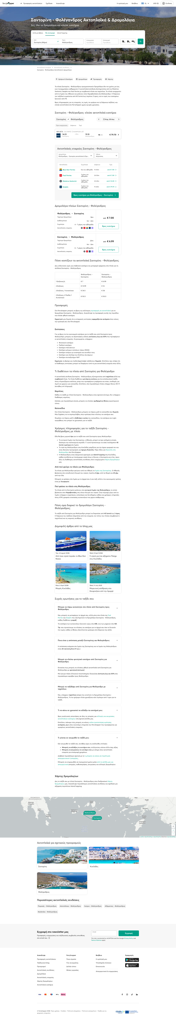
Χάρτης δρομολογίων (45, 981)
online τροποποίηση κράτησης (100, 722)
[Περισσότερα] (49, 938)
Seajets (69, 618)
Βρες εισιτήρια (108, 226)
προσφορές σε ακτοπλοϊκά (101, 311)
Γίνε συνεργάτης (72, 963)
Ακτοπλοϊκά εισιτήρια (44, 67)
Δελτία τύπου (71, 966)
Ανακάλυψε (60, 3)
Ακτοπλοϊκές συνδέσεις (61, 67)
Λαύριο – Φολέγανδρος (93, 906)
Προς (63, 40)
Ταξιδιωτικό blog (43, 963)
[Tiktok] (132, 994)
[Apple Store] (132, 965)
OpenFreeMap (148, 836)
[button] (68, 119)
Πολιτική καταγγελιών (89, 1011)
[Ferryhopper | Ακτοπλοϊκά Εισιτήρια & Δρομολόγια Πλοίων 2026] (8, 3)
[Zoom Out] (173, 834)
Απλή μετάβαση (38, 33)
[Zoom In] (173, 830)
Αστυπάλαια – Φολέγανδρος (70, 906)
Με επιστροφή (50, 33)
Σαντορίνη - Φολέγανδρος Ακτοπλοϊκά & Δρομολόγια (54, 70)
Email (94, 932)
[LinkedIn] (137, 994)
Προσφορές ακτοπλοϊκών (32, 3)
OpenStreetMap (171, 836)
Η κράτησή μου (122, 3)
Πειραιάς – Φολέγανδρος (47, 906)
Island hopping (62, 33)
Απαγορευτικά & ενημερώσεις (107, 971)
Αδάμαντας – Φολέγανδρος (115, 906)
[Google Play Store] (132, 960)
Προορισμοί (41, 966)
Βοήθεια (135, 3)
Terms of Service (96, 940)
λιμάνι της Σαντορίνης (103, 470)
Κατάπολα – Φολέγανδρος (47, 912)
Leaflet (142, 836)
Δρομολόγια (41, 974)
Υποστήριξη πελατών (103, 963)
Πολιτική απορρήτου (74, 1011)
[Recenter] (173, 826)
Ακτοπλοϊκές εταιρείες (45, 977)
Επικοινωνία (100, 966)
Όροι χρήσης (55, 1011)
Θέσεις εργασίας (72, 970)
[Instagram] (127, 994)
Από (35, 40)
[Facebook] (122, 994)
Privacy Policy (128, 938)
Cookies (63, 1011)
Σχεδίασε (49, 3)
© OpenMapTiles (156, 836)
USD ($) (156, 3)
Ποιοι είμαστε (71, 959)
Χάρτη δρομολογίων (112, 460)
